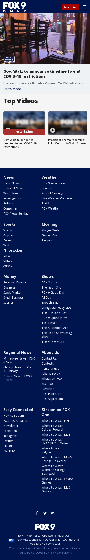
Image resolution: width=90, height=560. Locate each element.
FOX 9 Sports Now (54, 318)
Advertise (48, 389)
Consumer (10, 208)
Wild (6, 245)
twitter (45, 513)
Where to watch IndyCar (52, 450)
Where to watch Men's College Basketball (57, 459)
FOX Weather (51, 208)
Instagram (10, 436)
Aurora (8, 265)
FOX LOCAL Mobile (16, 421)
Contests (48, 363)
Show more (12, 89)
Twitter (8, 441)
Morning (50, 224)
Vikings (8, 230)
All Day (46, 297)
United (7, 260)
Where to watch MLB (56, 434)
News (8, 177)
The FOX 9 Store (53, 342)
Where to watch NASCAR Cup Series (55, 441)
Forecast (48, 188)
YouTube (9, 451)
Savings (8, 302)
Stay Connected (18, 409)
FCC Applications (53, 399)
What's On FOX (52, 379)
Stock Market (12, 292)
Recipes (47, 240)
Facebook (10, 431)
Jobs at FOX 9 (51, 374)
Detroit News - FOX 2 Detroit (17, 378)
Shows (48, 276)
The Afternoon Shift (55, 328)
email (53, 513)
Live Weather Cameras (57, 198)
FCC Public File (51, 394)
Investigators (12, 198)
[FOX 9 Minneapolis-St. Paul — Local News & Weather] (15, 7)
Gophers (9, 235)
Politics (8, 203)
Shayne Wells (50, 230)
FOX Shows (49, 282)
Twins (7, 240)
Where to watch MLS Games (56, 489)
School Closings (52, 193)
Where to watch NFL (56, 421)
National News (13, 188)
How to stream (13, 416)
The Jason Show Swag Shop (57, 335)
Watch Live (70, 7)
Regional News (17, 352)
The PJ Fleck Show (54, 313)
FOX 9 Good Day (53, 292)
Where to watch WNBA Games (57, 480)
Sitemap (47, 384)
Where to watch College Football (53, 427)
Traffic (46, 203)
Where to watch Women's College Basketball (53, 470)
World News (11, 193)
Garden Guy (50, 235)
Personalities (50, 368)
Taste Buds (49, 323)
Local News (11, 183)
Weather (50, 177)
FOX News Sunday (15, 213)
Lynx (6, 255)
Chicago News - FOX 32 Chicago (17, 369)
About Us (50, 352)
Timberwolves (12, 250)
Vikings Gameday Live (56, 308)
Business (9, 287)
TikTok (8, 446)
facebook (37, 513)
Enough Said (50, 302)
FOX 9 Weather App (55, 183)
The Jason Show (53, 287)
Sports (9, 224)
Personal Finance (15, 282)
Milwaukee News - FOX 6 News (19, 360)
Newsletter (10, 426)
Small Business (13, 297)
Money (9, 276)
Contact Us (49, 358)
